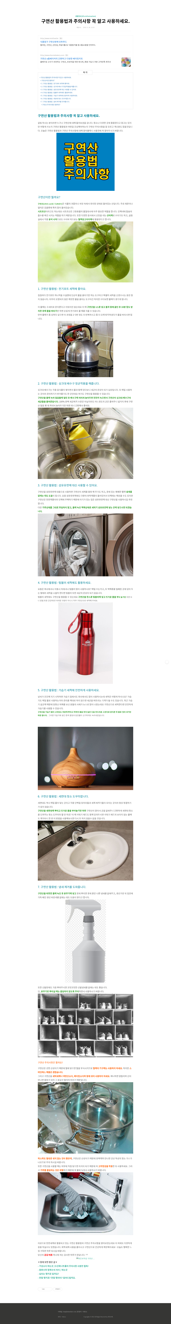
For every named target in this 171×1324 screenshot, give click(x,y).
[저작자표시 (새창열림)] (63, 1289)
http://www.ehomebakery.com (52, 55)
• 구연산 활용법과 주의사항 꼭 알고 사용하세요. (55, 78)
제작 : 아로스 (62, 1317)
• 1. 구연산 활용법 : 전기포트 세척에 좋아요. (55, 84)
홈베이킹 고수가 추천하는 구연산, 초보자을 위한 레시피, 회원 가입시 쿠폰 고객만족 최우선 (75, 62)
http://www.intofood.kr (49, 38)
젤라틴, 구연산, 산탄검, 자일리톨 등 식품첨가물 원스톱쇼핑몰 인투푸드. (68, 45)
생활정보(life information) (85, 16)
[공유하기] (46, 1289)
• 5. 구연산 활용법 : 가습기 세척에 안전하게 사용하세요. (59, 96)
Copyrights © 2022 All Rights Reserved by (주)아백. (98, 1317)
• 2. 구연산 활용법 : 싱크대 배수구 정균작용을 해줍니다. (59, 87)
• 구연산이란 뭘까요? (47, 81)
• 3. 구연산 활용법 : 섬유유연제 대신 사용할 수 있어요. (58, 90)
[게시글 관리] (49, 1289)
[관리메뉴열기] (167, 662)
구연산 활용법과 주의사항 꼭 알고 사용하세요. (85, 21)
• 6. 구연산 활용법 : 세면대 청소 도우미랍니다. (55, 99)
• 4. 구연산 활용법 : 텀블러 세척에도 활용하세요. (56, 93)
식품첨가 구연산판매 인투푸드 (53, 42)
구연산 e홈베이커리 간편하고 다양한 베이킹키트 (61, 59)
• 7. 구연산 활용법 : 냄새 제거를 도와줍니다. (55, 102)
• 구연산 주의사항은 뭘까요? (50, 105)
